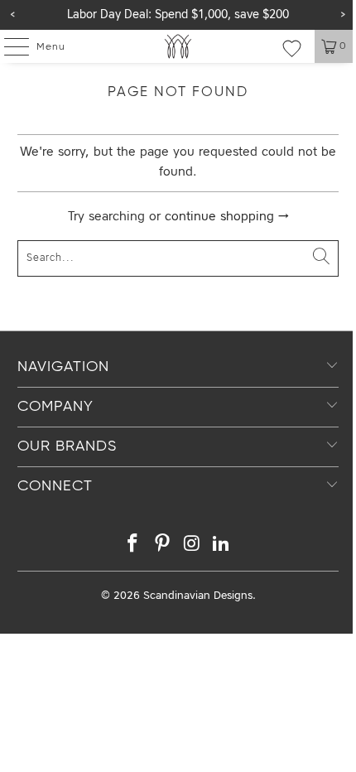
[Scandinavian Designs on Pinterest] (162, 546)
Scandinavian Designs (198, 596)
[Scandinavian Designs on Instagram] (192, 546)
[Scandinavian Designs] (178, 46)
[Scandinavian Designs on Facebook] (133, 546)
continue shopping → (227, 217)
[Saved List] (291, 48)
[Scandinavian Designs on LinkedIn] (221, 546)
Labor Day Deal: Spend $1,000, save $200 (178, 15)
